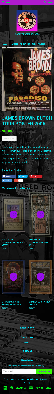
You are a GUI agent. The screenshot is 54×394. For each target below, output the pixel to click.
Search (27, 343)
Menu (7, 2)
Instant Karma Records (29, 379)
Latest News (27, 327)
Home (4, 44)
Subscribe (44, 371)
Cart (50, 2)
